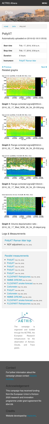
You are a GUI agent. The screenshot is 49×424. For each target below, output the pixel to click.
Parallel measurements (17, 255)
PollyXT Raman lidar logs (18, 240)
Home (6, 26)
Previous (7, 67)
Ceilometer (12, 286)
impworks (31, 415)
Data (14, 26)
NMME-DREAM (14, 279)
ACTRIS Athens (9, 3)
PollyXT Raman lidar (27, 60)
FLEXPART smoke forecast (20, 283)
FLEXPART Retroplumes (18, 276)
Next (43, 67)
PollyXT (22, 26)
